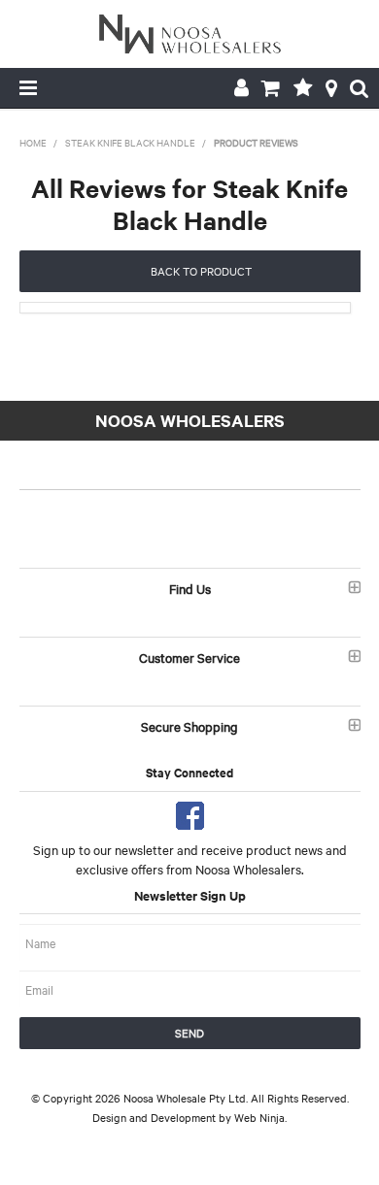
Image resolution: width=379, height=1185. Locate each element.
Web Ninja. (260, 1117)
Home (33, 142)
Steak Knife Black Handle (130, 142)
